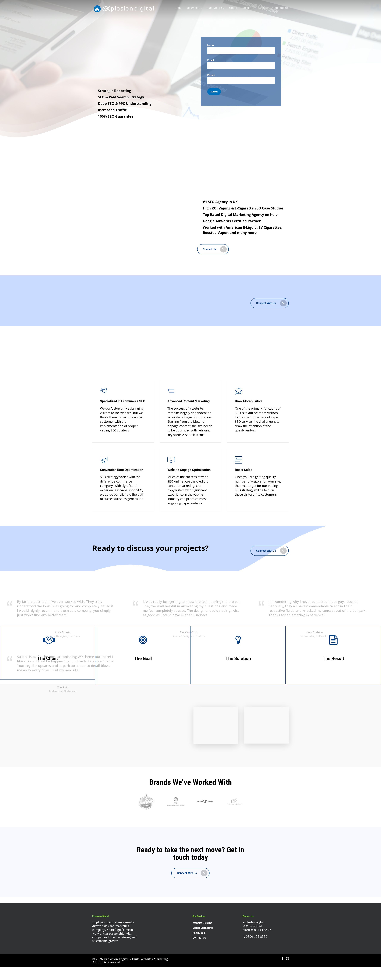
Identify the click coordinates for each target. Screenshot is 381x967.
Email (210, 60)
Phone (211, 75)
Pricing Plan (215, 8)
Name (210, 45)
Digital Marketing (202, 927)
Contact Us (281, 8)
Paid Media (199, 932)
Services (193, 8)
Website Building (202, 922)
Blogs (264, 8)
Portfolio (249, 8)
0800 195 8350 (256, 936)
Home (179, 8)
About (233, 8)
